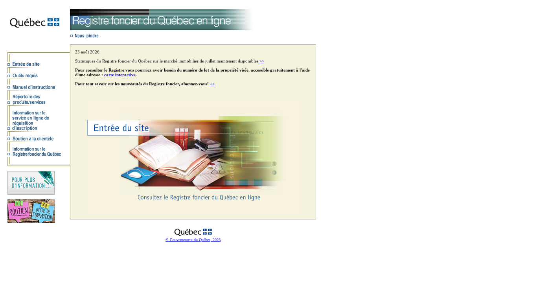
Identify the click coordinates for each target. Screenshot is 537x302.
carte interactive (120, 74)
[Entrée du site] (193, 212)
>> (261, 61)
